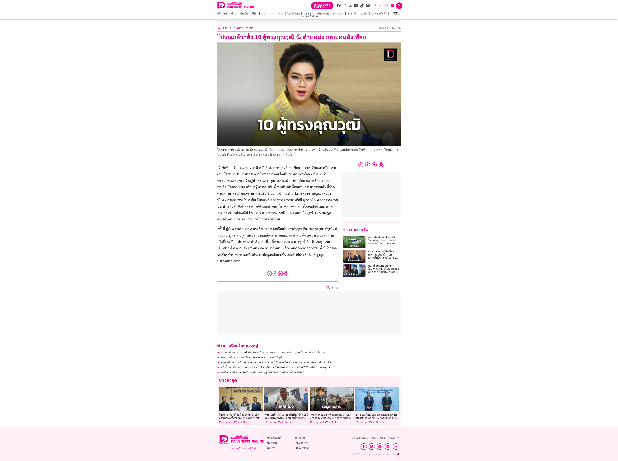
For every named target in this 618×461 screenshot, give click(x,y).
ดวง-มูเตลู (268, 13)
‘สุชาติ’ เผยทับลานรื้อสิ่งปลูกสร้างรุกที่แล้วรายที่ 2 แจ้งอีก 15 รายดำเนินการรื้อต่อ (330, 417)
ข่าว (233, 13)
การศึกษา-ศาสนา (243, 28)
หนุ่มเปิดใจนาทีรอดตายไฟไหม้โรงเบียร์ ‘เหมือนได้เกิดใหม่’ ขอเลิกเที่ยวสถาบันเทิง (286, 417)
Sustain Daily (357, 13)
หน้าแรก (221, 13)
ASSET (308, 13)
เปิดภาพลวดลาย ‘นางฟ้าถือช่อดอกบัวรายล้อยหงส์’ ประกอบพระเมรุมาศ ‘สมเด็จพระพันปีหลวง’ (273, 352)
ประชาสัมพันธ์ (380, 13)
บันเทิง (244, 13)
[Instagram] (396, 446)
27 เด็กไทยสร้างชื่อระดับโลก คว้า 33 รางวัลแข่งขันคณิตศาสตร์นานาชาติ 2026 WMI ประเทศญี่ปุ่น (275, 367)
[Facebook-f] (363, 446)
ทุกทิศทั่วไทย (310, 16)
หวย (280, 13)
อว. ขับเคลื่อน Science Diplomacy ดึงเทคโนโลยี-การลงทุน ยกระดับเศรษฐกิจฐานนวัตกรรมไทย (377, 417)
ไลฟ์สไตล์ (293, 13)
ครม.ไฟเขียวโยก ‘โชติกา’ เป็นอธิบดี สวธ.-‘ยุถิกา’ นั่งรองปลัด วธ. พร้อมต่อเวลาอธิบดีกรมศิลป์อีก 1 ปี (276, 362)
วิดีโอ (396, 13)
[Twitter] (280, 273)
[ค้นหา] (399, 5)
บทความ (338, 13)
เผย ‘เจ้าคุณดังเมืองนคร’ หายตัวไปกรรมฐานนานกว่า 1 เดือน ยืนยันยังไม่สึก (262, 372)
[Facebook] (274, 273)
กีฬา (255, 13)
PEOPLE (323, 13)
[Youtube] (380, 446)
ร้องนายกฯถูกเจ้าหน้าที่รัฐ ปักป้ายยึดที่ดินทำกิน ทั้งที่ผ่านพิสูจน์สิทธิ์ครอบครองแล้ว (239, 417)
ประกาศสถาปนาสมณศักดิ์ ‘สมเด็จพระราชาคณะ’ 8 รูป (251, 357)
